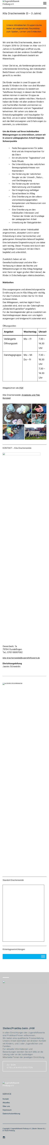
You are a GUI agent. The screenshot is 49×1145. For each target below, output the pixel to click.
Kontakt (6, 1099)
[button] (17, 414)
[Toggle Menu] (43, 956)
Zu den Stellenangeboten (20, 1066)
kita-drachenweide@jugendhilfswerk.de (21, 658)
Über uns (6, 1106)
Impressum (7, 1110)
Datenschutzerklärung (11, 1114)
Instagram (4, 1137)
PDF (21, 388)
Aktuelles (6, 1103)
